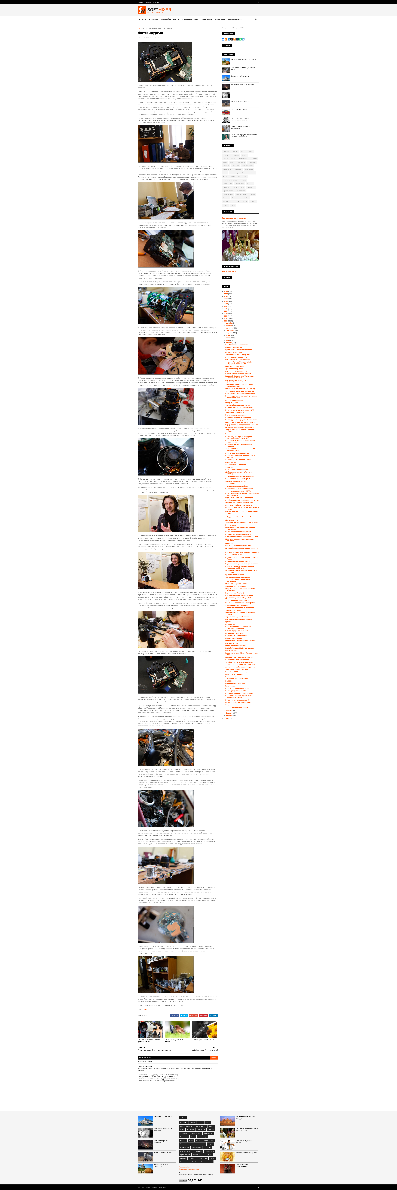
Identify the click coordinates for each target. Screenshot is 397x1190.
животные (252, 162)
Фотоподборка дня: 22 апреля (237, 577)
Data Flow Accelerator (234, 674)
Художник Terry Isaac (234, 369)
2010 (226, 719)
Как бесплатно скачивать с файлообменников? (236, 381)
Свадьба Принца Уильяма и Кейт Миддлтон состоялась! (238, 363)
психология (241, 191)
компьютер (234, 173)
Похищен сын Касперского (236, 636)
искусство (249, 169)
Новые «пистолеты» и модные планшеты (242, 552)
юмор (225, 205)
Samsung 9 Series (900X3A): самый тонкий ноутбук (239, 385)
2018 (226, 304)
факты (237, 201)
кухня (225, 176)
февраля (229, 713)
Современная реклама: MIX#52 (238, 491)
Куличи (228, 622)
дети (225, 162)
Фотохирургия (231, 650)
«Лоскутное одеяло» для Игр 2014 (239, 503)
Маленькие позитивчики (235, 366)
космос (244, 173)
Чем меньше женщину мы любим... (239, 476)
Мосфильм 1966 (231, 403)
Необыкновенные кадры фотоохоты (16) (242, 500)
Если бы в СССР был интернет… (238, 672)
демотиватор (243, 158)
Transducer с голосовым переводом (240, 608)
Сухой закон (230, 467)
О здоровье (220, 19)
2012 (226, 318)
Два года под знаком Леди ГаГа (238, 598)
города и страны (229, 158)
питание (226, 187)
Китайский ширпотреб (234, 633)
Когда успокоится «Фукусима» (238, 702)
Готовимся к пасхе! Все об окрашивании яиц (241, 654)
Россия (235, 151)
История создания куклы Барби (238, 534)
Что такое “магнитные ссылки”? (238, 546)
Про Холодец (230, 525)
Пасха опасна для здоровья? (237, 700)
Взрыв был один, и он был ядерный (240, 498)
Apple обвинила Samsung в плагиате (240, 665)
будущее (236, 155)
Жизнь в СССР (206, 19)
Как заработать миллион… (236, 371)
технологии (227, 201)
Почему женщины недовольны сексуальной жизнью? (238, 627)
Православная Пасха (233, 555)
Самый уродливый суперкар (237, 660)
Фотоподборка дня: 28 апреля (237, 405)
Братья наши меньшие (234, 575)
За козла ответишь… (233, 352)
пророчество (228, 191)
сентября (230, 330)
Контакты (156, 2)
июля (228, 335)
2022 (226, 294)
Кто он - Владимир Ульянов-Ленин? (239, 595)
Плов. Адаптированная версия (237, 688)
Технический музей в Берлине (237, 355)
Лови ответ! (230, 484)
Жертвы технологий (233, 705)
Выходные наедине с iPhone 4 (238, 359)
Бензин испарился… (233, 434)
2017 (226, 306)
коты (252, 173)
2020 (226, 299)
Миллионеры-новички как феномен (240, 641)
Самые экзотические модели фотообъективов (149, 1041)
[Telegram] (243, 39)
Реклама (148, 2)
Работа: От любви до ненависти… (239, 505)
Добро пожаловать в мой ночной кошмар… (238, 473)
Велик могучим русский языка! (238, 532)
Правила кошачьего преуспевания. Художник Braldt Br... (239, 567)
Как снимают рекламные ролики (238, 619)
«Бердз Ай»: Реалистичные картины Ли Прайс (241, 430)
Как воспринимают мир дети (246, 1153)
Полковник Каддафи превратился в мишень (240, 456)
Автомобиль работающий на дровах (240, 667)
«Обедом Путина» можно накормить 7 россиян (241, 571)
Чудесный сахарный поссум (236, 707)
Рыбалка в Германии (233, 347)
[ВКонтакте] (223, 39)
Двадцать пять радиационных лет (239, 657)
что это (194, 1162)
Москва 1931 (230, 543)
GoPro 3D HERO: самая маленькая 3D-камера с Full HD (240, 450)
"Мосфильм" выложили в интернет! (239, 391)
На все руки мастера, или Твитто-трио (241, 420)
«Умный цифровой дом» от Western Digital (240, 613)
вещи (244, 155)
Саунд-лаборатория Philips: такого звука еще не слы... (242, 494)
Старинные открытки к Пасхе (237, 561)
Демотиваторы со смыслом (236, 669)
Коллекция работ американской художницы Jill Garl (238, 696)
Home (140, 28)
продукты (250, 187)
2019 (226, 301)
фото (245, 201)
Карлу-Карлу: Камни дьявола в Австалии (241, 425)
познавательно (238, 187)
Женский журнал (168, 19)
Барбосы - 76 (230, 462)
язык (232, 205)
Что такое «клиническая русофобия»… (241, 603)
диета (232, 162)
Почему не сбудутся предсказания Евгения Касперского (244, 136)
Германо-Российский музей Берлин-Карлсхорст (240, 528)
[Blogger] (234, 39)
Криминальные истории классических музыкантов (240, 119)
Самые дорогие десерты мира (238, 460)
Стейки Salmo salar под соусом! (238, 373)
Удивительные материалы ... (237, 465)
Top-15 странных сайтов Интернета (239, 345)
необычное (227, 183)
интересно (147, 28)
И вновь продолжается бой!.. (237, 631)
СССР (243, 151)
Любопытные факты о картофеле (243, 59)
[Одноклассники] (226, 39)
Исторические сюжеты (188, 19)
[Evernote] (240, 39)
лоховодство (235, 176)
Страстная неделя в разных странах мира (240, 517)
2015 (226, 311)
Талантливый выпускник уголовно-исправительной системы (239, 678)
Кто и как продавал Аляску (236, 415)
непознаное (239, 183)
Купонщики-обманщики (235, 683)
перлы (249, 183)
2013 (226, 316)
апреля (229, 343)
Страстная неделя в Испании (237, 617)
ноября (229, 325)
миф (245, 176)
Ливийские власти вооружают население (237, 580)
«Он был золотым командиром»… (239, 662)
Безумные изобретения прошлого (244, 93)
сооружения (236, 198)
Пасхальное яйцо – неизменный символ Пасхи (241, 558)
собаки (252, 194)
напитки (202, 1144)
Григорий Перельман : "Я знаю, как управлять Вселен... (239, 377)
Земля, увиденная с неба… (236, 691)
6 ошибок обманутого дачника (238, 417)
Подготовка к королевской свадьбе (240, 393)
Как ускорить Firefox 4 (234, 593)
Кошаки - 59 (230, 624)
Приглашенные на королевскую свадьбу (238, 445)
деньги (254, 158)
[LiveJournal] (237, 39)
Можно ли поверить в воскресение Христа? (239, 540)
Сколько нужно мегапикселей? (203, 1040)
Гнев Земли (230, 686)
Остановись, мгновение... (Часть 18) (240, 389)
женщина (241, 162)
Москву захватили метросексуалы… (240, 422)
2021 (226, 296)
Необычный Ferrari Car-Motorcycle (239, 488)
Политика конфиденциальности (189, 1169)
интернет (238, 169)
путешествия (228, 194)
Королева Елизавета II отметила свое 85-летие (242, 508)
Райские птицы (231, 643)
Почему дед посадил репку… (237, 453)
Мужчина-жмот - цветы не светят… (239, 427)
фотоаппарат (157, 28)
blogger (214, 1057)
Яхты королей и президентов (237, 600)
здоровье (235, 166)
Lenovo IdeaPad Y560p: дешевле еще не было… (241, 512)
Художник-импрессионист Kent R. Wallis (241, 522)
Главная (140, 2)
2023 (226, 291)
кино (225, 173)
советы (226, 198)
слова (209, 1154)
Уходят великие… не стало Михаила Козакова (240, 589)
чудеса (252, 201)
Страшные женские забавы (236, 486)
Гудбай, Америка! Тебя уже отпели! (239, 648)
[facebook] (258, 2)
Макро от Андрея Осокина (236, 584)
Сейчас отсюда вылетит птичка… (174, 1041)
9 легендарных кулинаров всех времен (241, 537)
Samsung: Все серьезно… (235, 586)
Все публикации (235, 19)
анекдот (226, 155)
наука (244, 180)
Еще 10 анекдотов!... (230, 271)
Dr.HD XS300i (230, 681)
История (226, 151)
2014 (226, 313)
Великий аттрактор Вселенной (242, 84)
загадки (226, 166)
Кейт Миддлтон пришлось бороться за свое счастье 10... (241, 397)
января (229, 715)
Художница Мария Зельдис (236, 605)
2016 (226, 309)
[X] (231, 39)
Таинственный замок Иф (240, 76)
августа (229, 333)
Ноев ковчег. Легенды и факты (238, 479)
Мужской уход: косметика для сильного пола (241, 549)
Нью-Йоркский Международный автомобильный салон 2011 (238, 437)
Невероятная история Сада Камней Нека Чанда (240, 441)
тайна (247, 198)
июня (228, 338)
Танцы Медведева (233, 610)
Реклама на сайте (184, 1167)
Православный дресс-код (236, 357)
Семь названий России (239, 110)
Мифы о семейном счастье (236, 645)
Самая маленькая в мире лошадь (238, 470)
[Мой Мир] (229, 39)
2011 (226, 321)
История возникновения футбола (239, 407)
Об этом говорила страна (235, 481)
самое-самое (241, 194)
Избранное (153, 19)
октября (229, 328)
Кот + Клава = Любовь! (234, 400)
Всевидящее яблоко (233, 638)
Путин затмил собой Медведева (238, 350)
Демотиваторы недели (234, 412)
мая (227, 340)
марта (228, 710)
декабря (229, 323)
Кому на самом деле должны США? (239, 410)
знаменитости (247, 166)
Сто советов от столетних (234, 218)
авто (250, 151)
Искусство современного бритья (239, 693)
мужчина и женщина (230, 180)
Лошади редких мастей (240, 101)
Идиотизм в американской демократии (241, 564)
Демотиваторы (231, 520)
